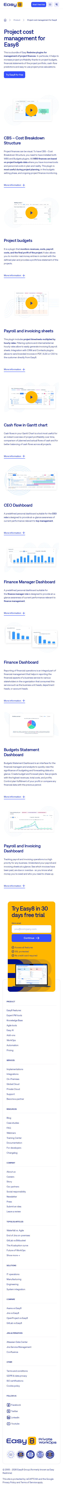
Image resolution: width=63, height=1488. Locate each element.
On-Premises (13, 1079)
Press (9, 1201)
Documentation (14, 1142)
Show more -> (13, 1255)
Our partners (13, 1186)
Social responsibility (16, 1191)
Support (11, 1094)
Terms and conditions (17, 1371)
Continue (29, 937)
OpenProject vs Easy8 (17, 1318)
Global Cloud (13, 1084)
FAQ (9, 1128)
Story (9, 1181)
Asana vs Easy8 (14, 1308)
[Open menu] (56, 4)
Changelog (12, 1152)
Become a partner (15, 1099)
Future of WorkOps (16, 1250)
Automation (12, 1045)
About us (11, 1171)
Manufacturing (14, 1279)
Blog (9, 1118)
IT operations (13, 1274)
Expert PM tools (14, 1015)
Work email (16, 923)
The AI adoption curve (17, 1245)
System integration (16, 1289)
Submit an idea (14, 1206)
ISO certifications (15, 1380)
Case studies (13, 1123)
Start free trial (39, 4)
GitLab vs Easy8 (14, 1323)
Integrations (12, 1074)
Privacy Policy (9, 1482)
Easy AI (10, 1030)
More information (12, 185)
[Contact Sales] (50, 4)
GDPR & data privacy (17, 1375)
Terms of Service (29, 1482)
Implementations (15, 1069)
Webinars (11, 1133)
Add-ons (11, 1035)
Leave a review (14, 1211)
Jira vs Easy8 (13, 1313)
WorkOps (11, 1040)
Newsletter (12, 1196)
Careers (10, 1176)
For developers (14, 1147)
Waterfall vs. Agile (15, 1230)
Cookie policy (13, 1386)
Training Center (14, 1138)
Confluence (12, 1352)
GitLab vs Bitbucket (16, 1240)
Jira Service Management (19, 1347)
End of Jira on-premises (18, 1235)
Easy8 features (14, 1010)
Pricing (10, 1050)
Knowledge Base (15, 1020)
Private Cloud (13, 1089)
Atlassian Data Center (17, 1342)
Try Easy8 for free (14, 74)
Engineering (12, 1284)
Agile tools (12, 1025)
